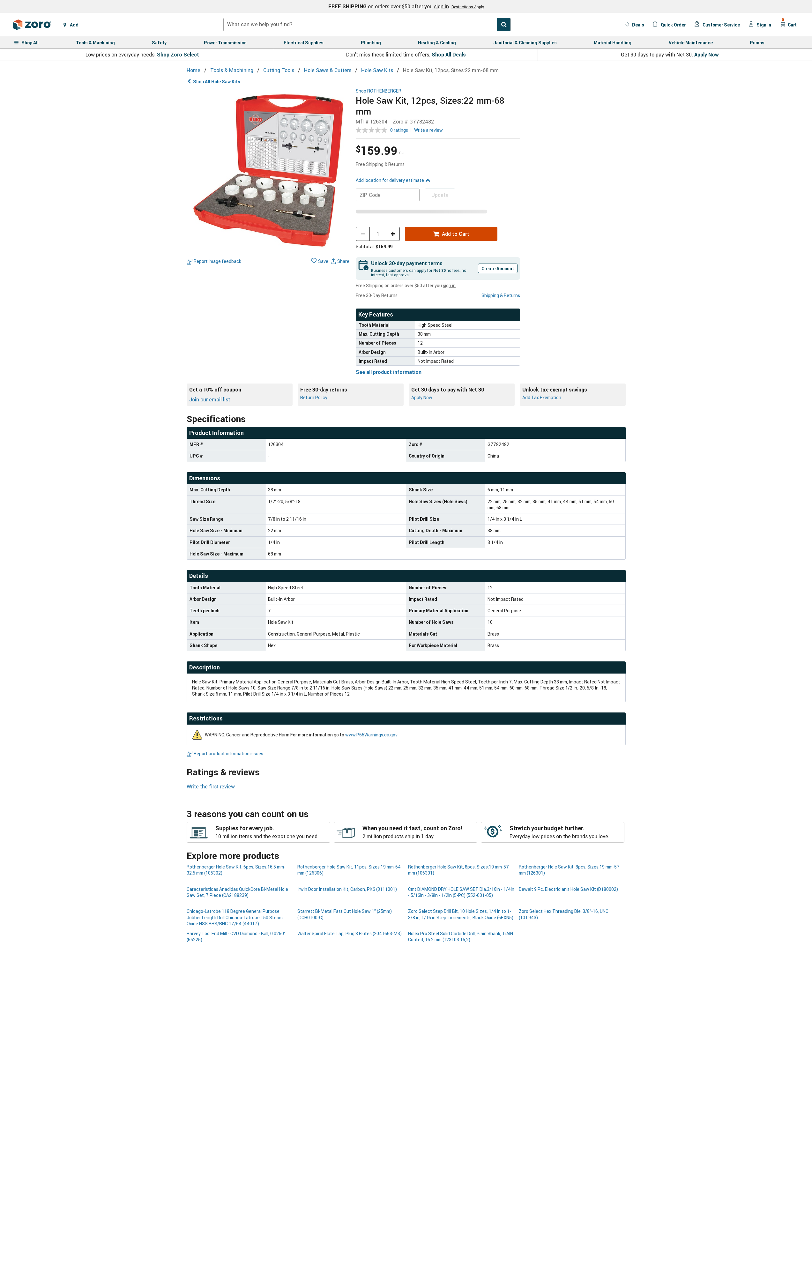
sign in (441, 6)
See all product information (388, 372)
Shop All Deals (449, 54)
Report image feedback (217, 261)
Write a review (428, 130)
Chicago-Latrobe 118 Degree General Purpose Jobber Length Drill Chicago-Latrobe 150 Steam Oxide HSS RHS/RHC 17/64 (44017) (235, 917)
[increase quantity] (393, 234)
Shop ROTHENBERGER (378, 91)
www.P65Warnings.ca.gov (371, 735)
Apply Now (706, 54)
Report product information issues (228, 753)
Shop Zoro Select (178, 54)
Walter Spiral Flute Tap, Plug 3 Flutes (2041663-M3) (349, 933)
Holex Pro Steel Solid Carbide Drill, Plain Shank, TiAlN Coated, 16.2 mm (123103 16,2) (460, 936)
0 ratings (399, 130)
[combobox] (366, 24)
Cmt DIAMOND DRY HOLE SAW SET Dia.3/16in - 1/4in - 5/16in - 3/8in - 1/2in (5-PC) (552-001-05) (461, 892)
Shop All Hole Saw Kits (216, 81)
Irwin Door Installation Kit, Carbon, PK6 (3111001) (347, 889)
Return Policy (313, 397)
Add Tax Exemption (541, 397)
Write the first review (211, 786)
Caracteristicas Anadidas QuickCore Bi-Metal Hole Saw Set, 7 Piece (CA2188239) (237, 892)
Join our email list (209, 399)
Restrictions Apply (467, 6)
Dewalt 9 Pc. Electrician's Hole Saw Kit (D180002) (568, 889)
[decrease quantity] (363, 234)
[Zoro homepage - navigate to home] (32, 25)
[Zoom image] (269, 170)
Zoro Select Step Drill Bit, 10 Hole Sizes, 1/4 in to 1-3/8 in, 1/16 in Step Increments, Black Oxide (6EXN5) (460, 914)
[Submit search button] (503, 24)
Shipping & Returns (500, 295)
